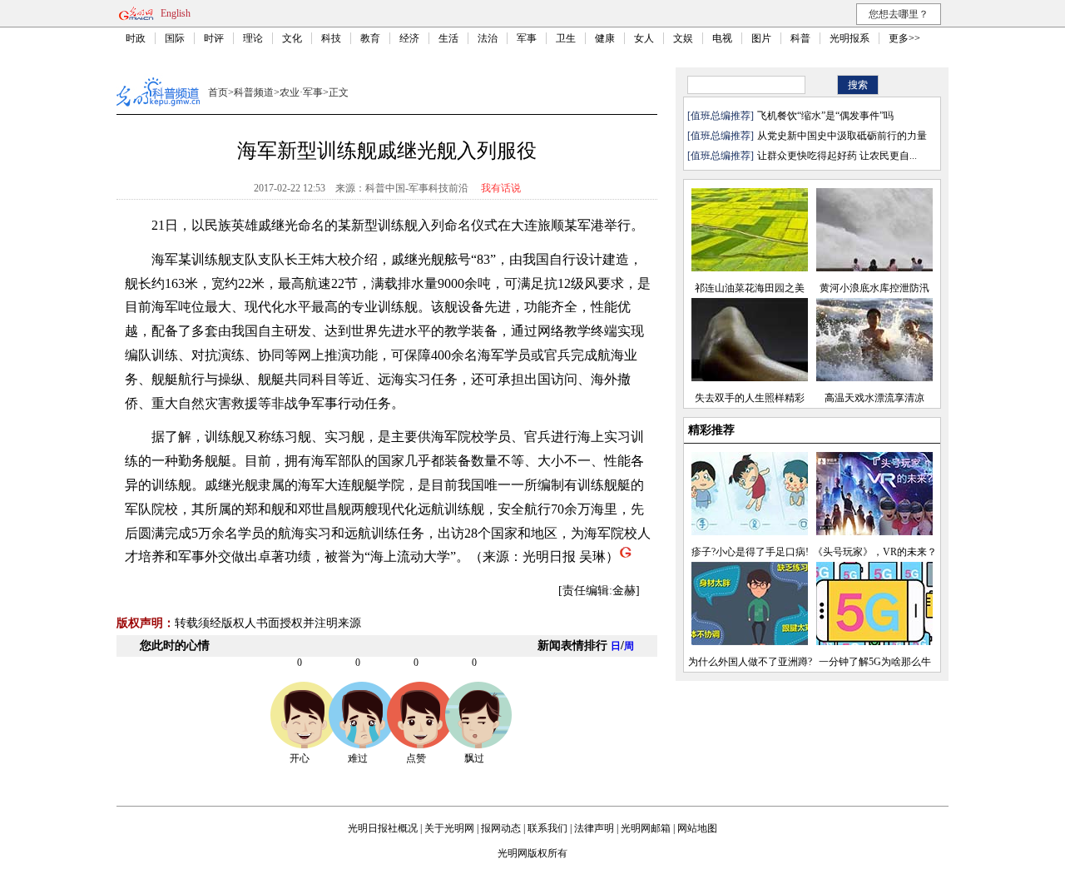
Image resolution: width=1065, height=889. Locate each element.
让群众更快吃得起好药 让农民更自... (837, 155)
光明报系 (849, 38)
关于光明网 (449, 828)
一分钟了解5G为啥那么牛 (875, 662)
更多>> (904, 38)
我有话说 (501, 188)
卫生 (566, 38)
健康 (605, 38)
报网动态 (501, 828)
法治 (488, 38)
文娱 (683, 38)
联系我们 (547, 828)
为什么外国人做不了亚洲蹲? (750, 662)
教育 (370, 38)
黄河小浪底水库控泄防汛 (874, 288)
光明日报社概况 (383, 828)
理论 (253, 38)
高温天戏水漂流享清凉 (874, 398)
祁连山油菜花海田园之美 (750, 288)
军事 (527, 38)
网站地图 (697, 828)
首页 (218, 92)
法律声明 (594, 828)
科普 (800, 38)
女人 (644, 38)
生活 (448, 38)
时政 (136, 38)
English (176, 13)
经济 (409, 38)
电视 (722, 38)
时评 (214, 38)
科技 (331, 38)
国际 (175, 38)
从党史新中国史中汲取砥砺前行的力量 (842, 136)
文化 (292, 38)
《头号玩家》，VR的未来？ (875, 552)
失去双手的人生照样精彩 (750, 398)
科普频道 (254, 92)
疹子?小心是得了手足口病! (750, 552)
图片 (761, 38)
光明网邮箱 (646, 828)
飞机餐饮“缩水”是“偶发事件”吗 (825, 116)
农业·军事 (301, 92)
